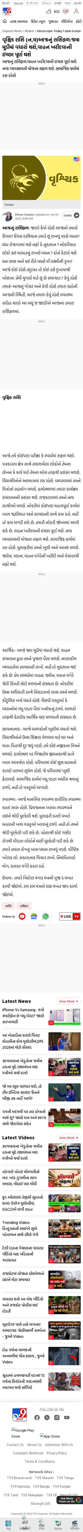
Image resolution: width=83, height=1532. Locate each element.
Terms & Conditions (40, 1461)
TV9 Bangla (41, 1486)
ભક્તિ (8, 906)
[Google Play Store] (25, 1433)
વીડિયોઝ (67, 21)
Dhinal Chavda (24, 214)
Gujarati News (12, 30)
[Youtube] (22, 916)
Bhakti (29, 30)
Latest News (16, 1001)
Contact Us (15, 1444)
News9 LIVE (69, 1495)
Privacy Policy (57, 1453)
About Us (34, 1444)
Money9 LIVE (40, 1503)
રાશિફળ (24, 906)
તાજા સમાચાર (19, 21)
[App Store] (54, 1437)
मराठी (58, 3)
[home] (5, 21)
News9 (18, 3)
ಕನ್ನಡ (32, 3)
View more (66, 1001)
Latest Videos (18, 1137)
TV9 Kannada (20, 1486)
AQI (56, 11)
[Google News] (34, 916)
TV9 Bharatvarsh (19, 1478)
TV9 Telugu (65, 1478)
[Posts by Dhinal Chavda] (7, 216)
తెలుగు (46, 3)
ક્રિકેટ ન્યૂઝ (38, 21)
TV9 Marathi (44, 1478)
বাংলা (67, 3)
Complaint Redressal (28, 1453)
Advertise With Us (59, 1444)
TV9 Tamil (10, 1495)
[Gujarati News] (7, 11)
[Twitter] (47, 1417)
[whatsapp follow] (45, 916)
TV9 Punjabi (62, 1486)
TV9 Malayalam (32, 1495)
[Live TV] (64, 11)
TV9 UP (51, 1495)
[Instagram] (56, 1417)
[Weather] (50, 11)
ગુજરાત (53, 21)
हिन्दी (6, 3)
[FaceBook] (37, 1417)
